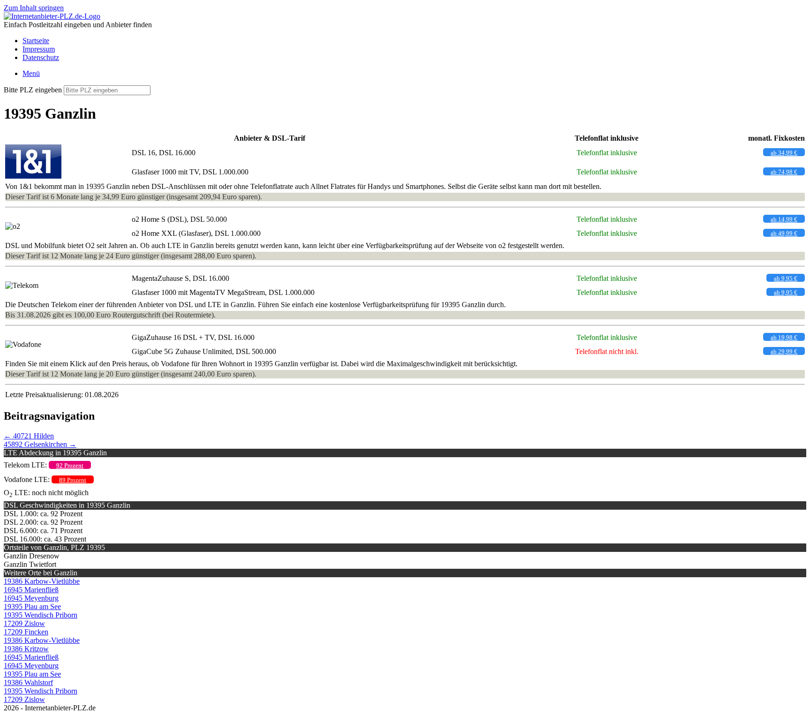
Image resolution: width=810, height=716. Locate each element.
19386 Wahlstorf (28, 682)
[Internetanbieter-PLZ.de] (52, 16)
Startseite (35, 41)
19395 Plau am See (32, 606)
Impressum (38, 49)
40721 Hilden (29, 436)
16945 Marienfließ (31, 590)
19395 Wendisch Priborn (40, 615)
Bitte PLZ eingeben (33, 90)
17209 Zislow (24, 623)
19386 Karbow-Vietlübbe (42, 581)
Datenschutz (40, 57)
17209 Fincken (26, 632)
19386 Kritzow (26, 649)
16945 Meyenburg (31, 598)
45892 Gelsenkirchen (40, 444)
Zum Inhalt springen (34, 8)
